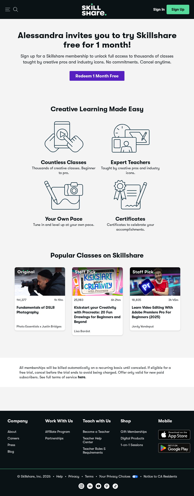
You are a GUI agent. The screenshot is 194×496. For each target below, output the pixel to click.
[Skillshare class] (40, 281)
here (81, 377)
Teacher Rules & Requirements (94, 450)
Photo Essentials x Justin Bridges (39, 326)
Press (11, 445)
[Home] (94, 9)
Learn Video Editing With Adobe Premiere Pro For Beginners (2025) (152, 312)
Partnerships (54, 438)
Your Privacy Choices (114, 476)
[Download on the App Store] (172, 435)
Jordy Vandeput (143, 326)
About (12, 431)
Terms (89, 476)
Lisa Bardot (82, 331)
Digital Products (132, 438)
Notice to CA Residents (160, 476)
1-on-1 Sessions (132, 445)
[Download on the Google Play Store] (172, 448)
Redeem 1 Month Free (97, 76)
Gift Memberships (134, 431)
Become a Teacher (96, 431)
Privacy (73, 476)
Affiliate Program (57, 431)
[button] (8, 10)
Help (59, 476)
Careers (13, 438)
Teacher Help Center (92, 440)
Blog (11, 451)
